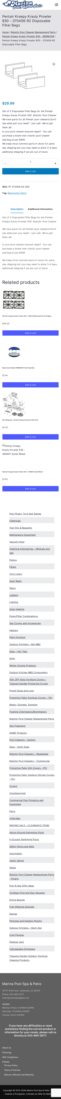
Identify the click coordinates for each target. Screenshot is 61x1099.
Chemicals (15, 520)
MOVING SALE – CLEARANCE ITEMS (29, 825)
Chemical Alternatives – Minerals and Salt (29, 550)
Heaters (13, 630)
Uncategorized (17, 793)
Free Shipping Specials (21, 906)
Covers (13, 786)
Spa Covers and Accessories (25, 623)
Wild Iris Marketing (47, 1094)
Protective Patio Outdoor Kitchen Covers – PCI (31, 777)
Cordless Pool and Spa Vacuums (27, 892)
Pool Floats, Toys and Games (25, 513)
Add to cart (30, 171)
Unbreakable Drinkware (22, 949)
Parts (12, 811)
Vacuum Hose (16, 541)
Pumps (13, 560)
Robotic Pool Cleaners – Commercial (29, 761)
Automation (15, 853)
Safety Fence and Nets (21, 846)
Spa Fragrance (17, 725)
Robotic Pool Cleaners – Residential (28, 754)
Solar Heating (16, 609)
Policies (5, 1062)
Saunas (13, 913)
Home (5, 32)
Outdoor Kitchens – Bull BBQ (24, 644)
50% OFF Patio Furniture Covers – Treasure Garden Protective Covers (28, 681)
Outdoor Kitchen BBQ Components (28, 672)
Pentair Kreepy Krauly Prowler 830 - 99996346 (28, 36)
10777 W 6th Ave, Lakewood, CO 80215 (21, 990)
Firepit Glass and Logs (21, 690)
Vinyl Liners (15, 574)
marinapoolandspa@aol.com (15, 998)
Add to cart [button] (30, 333)
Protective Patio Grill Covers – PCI (28, 768)
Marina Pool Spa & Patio (38, 1090)
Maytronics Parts (17, 193)
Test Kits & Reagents (20, 527)
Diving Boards (17, 899)
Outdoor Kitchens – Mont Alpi (25, 928)
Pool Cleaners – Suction (22, 739)
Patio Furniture (17, 637)
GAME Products (18, 732)
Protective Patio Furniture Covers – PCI (30, 697)
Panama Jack (16, 942)
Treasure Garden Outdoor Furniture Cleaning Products (28, 958)
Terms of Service (12, 1070)
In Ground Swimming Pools (24, 839)
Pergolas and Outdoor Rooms (25, 920)
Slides (12, 867)
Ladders (13, 595)
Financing (6, 1052)
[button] (53, 64)
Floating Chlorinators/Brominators (28, 711)
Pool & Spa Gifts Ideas (21, 885)
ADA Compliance (10, 1057)
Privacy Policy (11, 1065)
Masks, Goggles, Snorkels (23, 704)
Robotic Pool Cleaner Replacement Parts (33, 32)
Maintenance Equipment (22, 534)
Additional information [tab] (40, 209)
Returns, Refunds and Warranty (19, 1074)
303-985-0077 (16, 994)
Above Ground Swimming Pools (26, 832)
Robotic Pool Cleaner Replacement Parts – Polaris (31, 876)
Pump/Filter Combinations (23, 616)
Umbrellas (14, 818)
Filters (12, 567)
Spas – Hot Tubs (18, 651)
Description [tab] (17, 209)
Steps (12, 588)
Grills (12, 658)
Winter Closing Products (22, 665)
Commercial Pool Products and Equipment (26, 802)
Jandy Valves (16, 860)
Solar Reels (15, 581)
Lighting (13, 602)
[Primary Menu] (56, 5)
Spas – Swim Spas (19, 746)
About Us (6, 1047)
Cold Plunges (16, 935)
